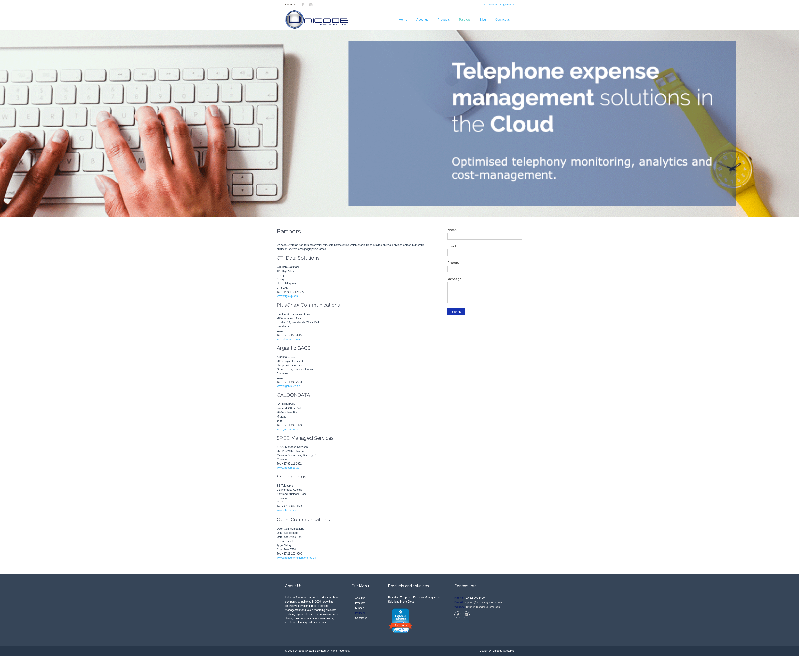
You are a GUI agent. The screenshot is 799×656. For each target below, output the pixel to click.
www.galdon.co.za (287, 429)
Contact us (502, 19)
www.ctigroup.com (288, 296)
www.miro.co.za (286, 510)
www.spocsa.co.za (288, 467)
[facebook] (302, 4)
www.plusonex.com (288, 339)
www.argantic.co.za (288, 386)
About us (422, 19)
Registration (507, 4)
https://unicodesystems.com (483, 606)
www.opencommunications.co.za (296, 557)
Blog (483, 19)
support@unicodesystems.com (483, 602)
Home (403, 19)
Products (444, 19)
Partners (465, 19)
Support (359, 608)
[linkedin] (311, 4)
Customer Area (490, 4)
